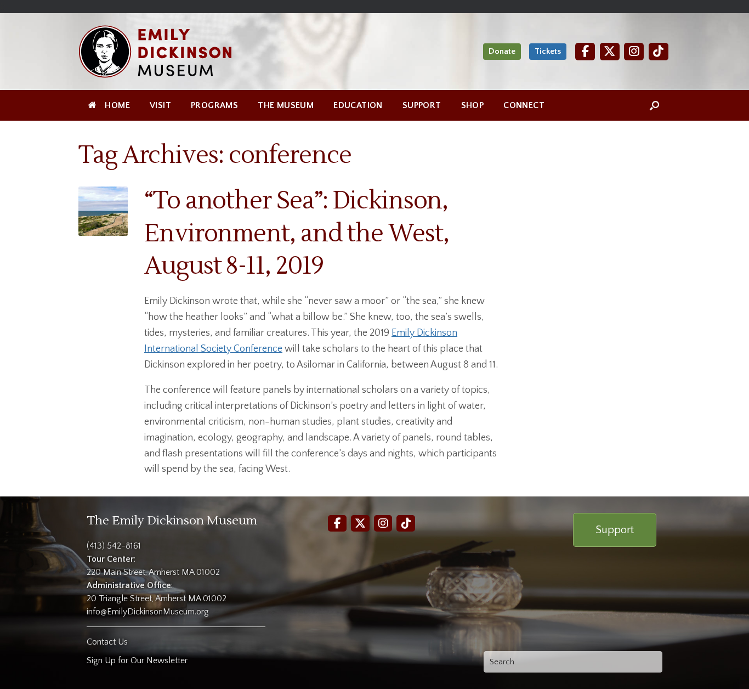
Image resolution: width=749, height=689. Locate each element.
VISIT (160, 105)
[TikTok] (658, 51)
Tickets (548, 51)
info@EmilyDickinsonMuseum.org (148, 612)
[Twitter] (610, 51)
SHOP (472, 105)
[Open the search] (654, 105)
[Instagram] (634, 51)
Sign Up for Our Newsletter (137, 660)
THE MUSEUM (286, 105)
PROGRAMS (214, 105)
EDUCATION (358, 105)
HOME (117, 105)
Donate (502, 51)
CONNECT (523, 105)
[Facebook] (585, 51)
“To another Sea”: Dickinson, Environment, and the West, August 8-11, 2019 (296, 233)
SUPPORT (421, 105)
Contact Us (107, 642)
